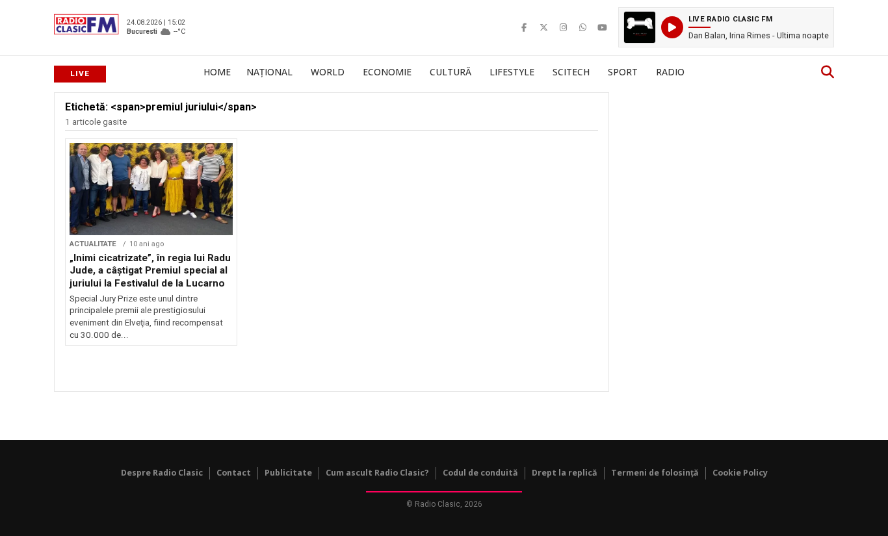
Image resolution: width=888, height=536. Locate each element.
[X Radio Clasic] (543, 27)
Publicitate (288, 472)
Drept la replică (564, 472)
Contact (233, 472)
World (328, 72)
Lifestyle (512, 72)
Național (269, 72)
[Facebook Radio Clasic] (524, 27)
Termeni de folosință (655, 472)
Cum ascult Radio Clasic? (377, 472)
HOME (217, 72)
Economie (387, 72)
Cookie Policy (740, 472)
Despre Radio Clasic (162, 472)
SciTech (571, 72)
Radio (670, 72)
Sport (623, 72)
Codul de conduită (480, 472)
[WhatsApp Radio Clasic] (582, 27)
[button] (726, 27)
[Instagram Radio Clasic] (563, 27)
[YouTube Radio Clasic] (602, 27)
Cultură (450, 72)
